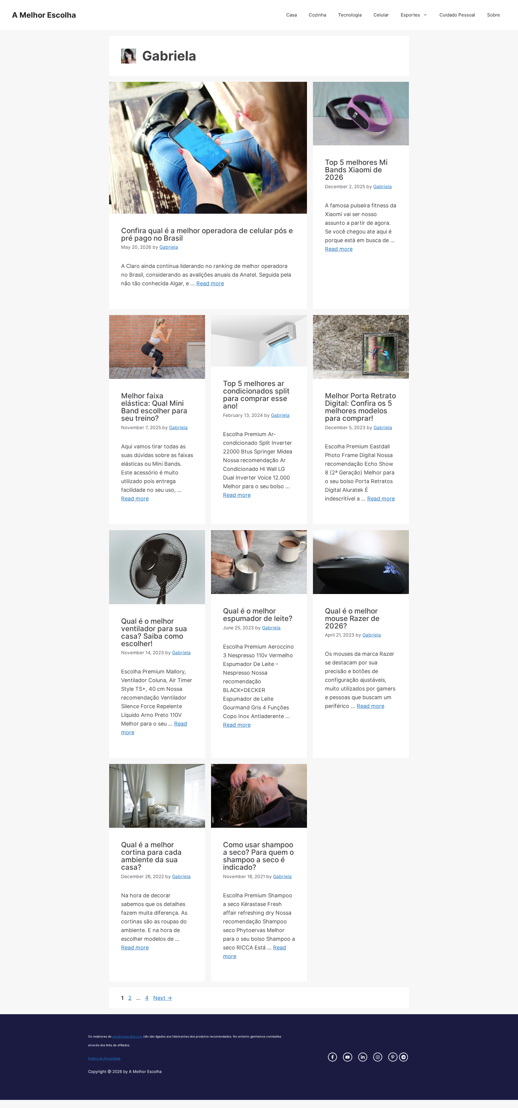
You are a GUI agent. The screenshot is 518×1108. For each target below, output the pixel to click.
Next (162, 998)
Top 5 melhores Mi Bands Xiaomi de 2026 (356, 170)
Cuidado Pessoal (457, 15)
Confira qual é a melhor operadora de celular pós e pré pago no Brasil (207, 234)
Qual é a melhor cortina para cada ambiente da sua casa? (151, 856)
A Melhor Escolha (44, 14)
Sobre (493, 15)
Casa (291, 15)
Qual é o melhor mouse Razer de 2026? (352, 618)
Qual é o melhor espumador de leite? (258, 615)
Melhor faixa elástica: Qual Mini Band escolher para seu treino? (154, 407)
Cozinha (317, 15)
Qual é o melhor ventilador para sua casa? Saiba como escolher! (154, 632)
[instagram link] (332, 1057)
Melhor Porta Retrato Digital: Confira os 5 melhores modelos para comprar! (360, 407)
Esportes (410, 15)
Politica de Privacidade (104, 1058)
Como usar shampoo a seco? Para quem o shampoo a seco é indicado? (258, 856)
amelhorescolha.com (127, 1036)
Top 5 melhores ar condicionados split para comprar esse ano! (256, 394)
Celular (381, 15)
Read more (210, 283)
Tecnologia (350, 15)
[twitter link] (347, 1057)
